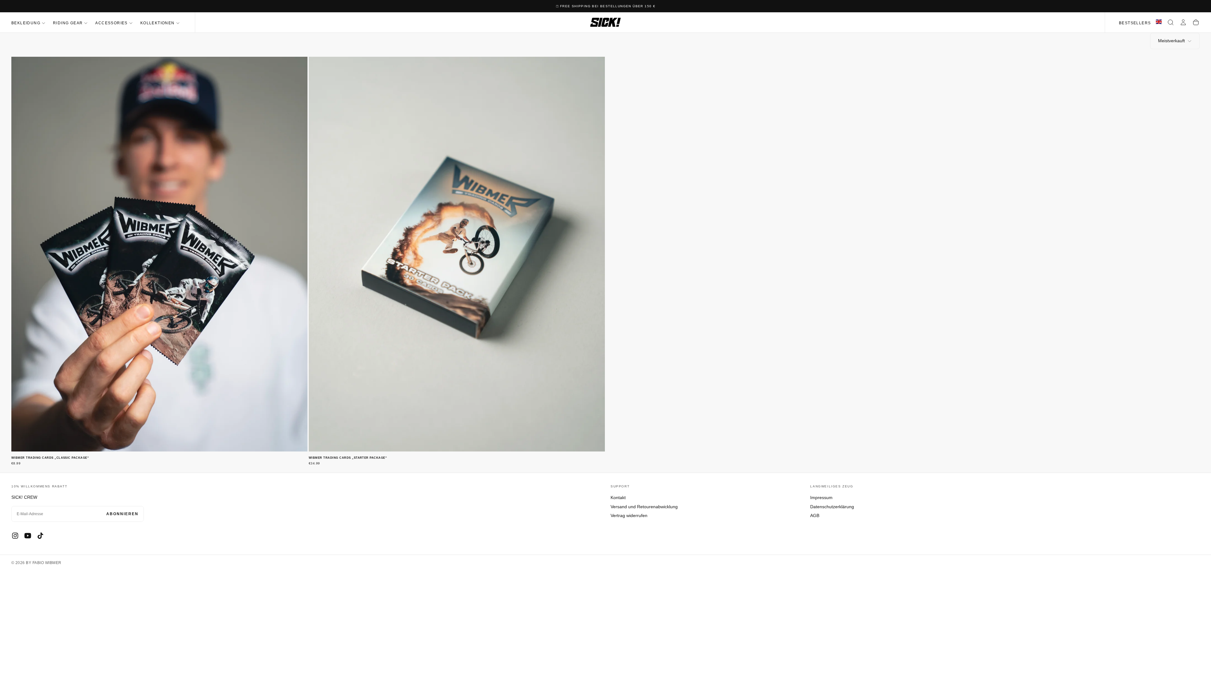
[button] (1170, 22)
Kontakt (618, 497)
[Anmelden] (1183, 22)
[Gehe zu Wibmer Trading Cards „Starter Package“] (457, 254)
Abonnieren (122, 514)
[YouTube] (28, 535)
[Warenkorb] (1196, 22)
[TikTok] (40, 535)
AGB (814, 515)
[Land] (1159, 22)
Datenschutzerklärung (832, 506)
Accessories (111, 23)
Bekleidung (25, 23)
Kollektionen (157, 23)
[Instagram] (15, 535)
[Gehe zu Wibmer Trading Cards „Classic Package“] (159, 254)
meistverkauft (1171, 40)
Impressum (821, 497)
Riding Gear (68, 23)
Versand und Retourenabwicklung (644, 506)
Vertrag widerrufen (629, 515)
